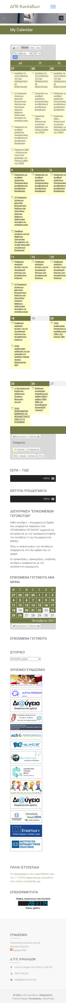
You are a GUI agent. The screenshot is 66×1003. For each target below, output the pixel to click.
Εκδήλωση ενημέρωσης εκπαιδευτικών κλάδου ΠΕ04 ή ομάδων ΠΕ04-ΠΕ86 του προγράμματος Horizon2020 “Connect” (41, 399)
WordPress (48, 998)
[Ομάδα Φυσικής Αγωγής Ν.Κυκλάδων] (26, 782)
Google (22, 456)
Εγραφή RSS (19, 950)
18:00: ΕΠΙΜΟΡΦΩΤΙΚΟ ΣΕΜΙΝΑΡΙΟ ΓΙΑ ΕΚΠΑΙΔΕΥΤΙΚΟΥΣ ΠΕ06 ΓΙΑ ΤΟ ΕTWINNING (22, 415)
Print (41, 456)
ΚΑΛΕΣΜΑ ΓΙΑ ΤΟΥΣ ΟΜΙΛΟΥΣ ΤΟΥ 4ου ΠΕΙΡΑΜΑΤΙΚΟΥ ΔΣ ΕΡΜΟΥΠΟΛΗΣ (21, 80)
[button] (4, 18)
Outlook (31, 456)
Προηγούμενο (20, 436)
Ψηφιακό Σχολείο (19, 946)
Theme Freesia (19, 998)
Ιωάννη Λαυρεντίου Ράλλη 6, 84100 (33, 967)
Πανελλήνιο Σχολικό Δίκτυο (25, 942)
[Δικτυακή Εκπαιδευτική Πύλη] (26, 742)
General (21, 449)
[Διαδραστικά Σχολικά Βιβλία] (26, 767)
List (17, 48)
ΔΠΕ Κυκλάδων (25, 6)
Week (32, 48)
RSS (15, 456)
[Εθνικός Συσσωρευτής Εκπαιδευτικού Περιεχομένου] (26, 753)
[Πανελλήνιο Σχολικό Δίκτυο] (26, 733)
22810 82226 (21, 973)
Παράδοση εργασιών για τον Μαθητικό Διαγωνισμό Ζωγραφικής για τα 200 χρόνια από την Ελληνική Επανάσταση (22, 240)
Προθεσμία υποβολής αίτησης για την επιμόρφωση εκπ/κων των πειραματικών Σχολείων (21, 270)
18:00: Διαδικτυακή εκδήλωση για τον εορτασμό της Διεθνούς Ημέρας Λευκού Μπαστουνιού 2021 (22, 355)
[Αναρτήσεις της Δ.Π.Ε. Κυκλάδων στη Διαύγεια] (26, 701)
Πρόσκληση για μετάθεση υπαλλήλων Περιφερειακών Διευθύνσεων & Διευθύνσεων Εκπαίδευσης (21, 135)
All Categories (32, 449)
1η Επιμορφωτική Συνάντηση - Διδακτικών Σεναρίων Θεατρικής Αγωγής (21, 395)
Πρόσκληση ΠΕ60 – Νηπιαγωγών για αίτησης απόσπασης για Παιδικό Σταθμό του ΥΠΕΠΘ (21, 156)
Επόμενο (33, 436)
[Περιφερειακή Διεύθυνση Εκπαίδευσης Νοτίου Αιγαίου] (26, 725)
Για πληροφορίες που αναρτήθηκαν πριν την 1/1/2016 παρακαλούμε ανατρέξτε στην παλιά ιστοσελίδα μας (32, 877)
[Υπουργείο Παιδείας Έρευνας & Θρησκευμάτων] (26, 715)
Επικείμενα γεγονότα (28, 638)
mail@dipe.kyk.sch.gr (25, 979)
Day (38, 48)
